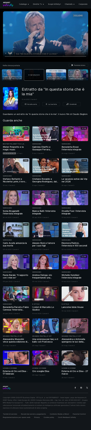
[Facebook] (75, 388)
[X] (87, 388)
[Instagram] (81, 388)
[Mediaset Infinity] (8, 4)
